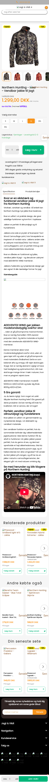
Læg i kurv (31, 150)
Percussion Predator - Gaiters (8, 674)
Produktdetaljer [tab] (33, 191)
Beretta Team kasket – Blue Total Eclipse (10, 616)
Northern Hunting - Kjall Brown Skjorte (34, 616)
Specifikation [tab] (9, 191)
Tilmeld (39, 712)
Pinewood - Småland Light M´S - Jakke (9, 556)
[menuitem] (6, 79)
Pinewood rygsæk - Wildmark (31, 674)
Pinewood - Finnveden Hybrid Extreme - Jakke (34, 556)
